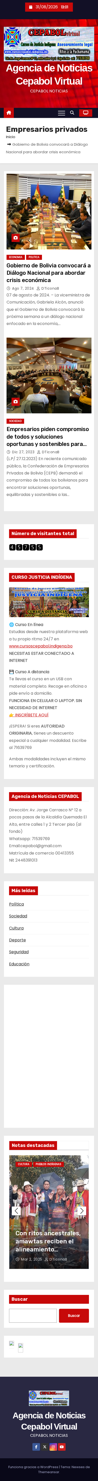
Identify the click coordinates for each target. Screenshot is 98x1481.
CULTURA (23, 1164)
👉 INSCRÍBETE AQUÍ (28, 715)
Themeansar (48, 1472)
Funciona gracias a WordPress (33, 1467)
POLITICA (34, 257)
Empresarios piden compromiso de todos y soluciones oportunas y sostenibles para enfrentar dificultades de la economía (48, 444)
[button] (73, 112)
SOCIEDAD (15, 421)
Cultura (16, 928)
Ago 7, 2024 (23, 288)
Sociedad (18, 916)
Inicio (10, 136)
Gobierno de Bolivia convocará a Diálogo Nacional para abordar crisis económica (49, 273)
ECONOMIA (15, 257)
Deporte (17, 940)
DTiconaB (49, 288)
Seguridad (19, 952)
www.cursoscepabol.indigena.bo (41, 646)
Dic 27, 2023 (24, 452)
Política (16, 904)
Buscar (20, 1299)
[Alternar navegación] (62, 113)
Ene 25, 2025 (33, 1259)
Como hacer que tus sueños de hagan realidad (45, 1241)
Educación (19, 964)
